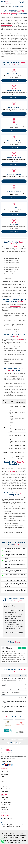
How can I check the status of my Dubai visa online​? (12, 712)
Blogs (2, 781)
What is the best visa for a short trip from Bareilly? (11, 693)
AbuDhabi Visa (4, 809)
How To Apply (4, 774)
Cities (8, 6)
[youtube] (11, 743)
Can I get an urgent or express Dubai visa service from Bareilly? (13, 707)
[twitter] (17, 743)
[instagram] (20, 743)
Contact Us (4, 786)
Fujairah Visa (4, 799)
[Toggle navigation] (26, 2)
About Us (3, 784)
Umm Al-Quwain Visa (6, 802)
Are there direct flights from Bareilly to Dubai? (13, 689)
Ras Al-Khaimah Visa (6, 804)
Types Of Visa (4, 771)
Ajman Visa (3, 812)
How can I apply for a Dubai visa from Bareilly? (12, 697)
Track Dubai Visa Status (7, 779)
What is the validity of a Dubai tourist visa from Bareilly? (13, 702)
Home (3, 6)
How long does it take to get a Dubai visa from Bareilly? (13, 684)
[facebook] (8, 743)
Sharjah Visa (4, 807)
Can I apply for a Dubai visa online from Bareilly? (13, 675)
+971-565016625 (7, 818)
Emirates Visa (4, 797)
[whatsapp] (2, 841)
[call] (20, 2)
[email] (23, 2)
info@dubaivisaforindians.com (10, 822)
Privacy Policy (4, 791)
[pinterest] (14, 743)
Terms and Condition (6, 788)
